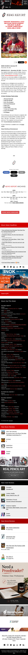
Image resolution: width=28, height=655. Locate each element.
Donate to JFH (11, 639)
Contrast (8, 515)
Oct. (11, 198)
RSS (18, 262)
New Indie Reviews (7, 483)
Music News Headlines (9, 225)
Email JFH (17, 635)
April (11, 191)
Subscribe (22, 639)
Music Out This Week (8, 301)
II (6, 441)
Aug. (22, 191)
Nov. (14, 198)
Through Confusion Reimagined (14, 501)
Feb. (5, 191)
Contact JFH (11, 635)
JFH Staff (9, 637)
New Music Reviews (8, 427)
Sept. (25, 197)
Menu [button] (7, 7)
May (14, 191)
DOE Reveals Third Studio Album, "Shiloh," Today (13, 239)
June (17, 191)
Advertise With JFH (17, 637)
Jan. (2, 191)
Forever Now (9, 447)
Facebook (6, 172)
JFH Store (4, 639)
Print (14, 175)
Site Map (23, 635)
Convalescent (9, 489)
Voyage (8, 453)
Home (14, 640)
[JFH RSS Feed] (25, 62)
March (8, 191)
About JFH (4, 635)
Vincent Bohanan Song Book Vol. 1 (12, 121)
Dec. (17, 198)
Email (21, 172)
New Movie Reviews (8, 521)
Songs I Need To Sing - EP (12, 495)
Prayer (17, 639)
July (19, 191)
